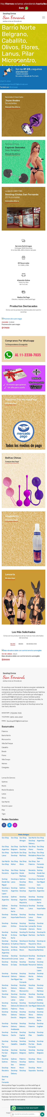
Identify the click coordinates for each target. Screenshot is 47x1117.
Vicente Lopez (7, 806)
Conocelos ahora (12, 201)
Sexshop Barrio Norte (40, 899)
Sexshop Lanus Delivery (32, 917)
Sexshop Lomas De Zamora (32, 926)
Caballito (5, 747)
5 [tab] (25, 61)
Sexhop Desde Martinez (23, 873)
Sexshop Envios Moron (40, 926)
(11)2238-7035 (16, 713)
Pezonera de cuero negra (11, 324)
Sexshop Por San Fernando (32, 1044)
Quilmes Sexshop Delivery (23, 882)
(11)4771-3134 (5, 81)
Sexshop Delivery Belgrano (23, 1015)
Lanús (4, 794)
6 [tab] (27, 61)
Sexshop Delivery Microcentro (24, 988)
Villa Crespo (6, 760)
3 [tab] (21, 61)
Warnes (4, 764)
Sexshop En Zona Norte (14, 935)
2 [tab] (19, 61)
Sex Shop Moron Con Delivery (41, 855)
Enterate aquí (10, 403)
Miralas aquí (10, 578)
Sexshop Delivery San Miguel (15, 976)
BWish (21, 644)
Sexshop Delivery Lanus (14, 997)
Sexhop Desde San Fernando (41, 873)
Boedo (4, 751)
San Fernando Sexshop (40, 864)
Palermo (5, 731)
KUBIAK (11, 322)
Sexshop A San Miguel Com (41, 882)
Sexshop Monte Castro (32, 976)
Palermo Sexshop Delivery (23, 1062)
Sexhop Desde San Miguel (6, 882)
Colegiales (5, 768)
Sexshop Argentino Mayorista (23, 899)
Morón (4, 786)
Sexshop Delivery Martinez (40, 988)
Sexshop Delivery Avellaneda (15, 1026)
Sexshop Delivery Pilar (40, 976)
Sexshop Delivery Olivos (14, 988)
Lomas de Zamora (8, 778)
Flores (4, 755)
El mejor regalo (11, 374)
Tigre (3, 814)
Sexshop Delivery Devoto (14, 1015)
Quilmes (5, 782)
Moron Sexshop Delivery (14, 1070)
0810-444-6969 (16, 717)
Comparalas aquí (12, 462)
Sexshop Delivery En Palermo (15, 1006)
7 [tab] (29, 61)
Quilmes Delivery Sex (14, 1062)
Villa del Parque (7, 743)
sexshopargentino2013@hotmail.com (14, 84)
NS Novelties (31, 644)
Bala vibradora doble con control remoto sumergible (21, 656)
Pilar (3, 810)
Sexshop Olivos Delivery (32, 1015)
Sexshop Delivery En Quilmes (41, 997)
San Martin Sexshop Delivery (33, 841)
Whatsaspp (13, 87)
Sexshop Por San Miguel (5, 1053)
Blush (12, 644)
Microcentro (6, 739)
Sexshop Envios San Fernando (23, 926)
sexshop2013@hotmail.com (17, 721)
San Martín (6, 802)
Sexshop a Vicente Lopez (5, 891)
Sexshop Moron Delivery (5, 1006)
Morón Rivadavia (8, 790)
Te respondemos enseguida (16, 344)
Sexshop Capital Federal (23, 1035)
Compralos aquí (11, 520)
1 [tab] (17, 62)
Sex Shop (5, 838)
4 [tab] (23, 61)
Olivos (4, 798)
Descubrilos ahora (12, 107)
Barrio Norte (6, 735)
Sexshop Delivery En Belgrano (41, 1006)
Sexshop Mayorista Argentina (5, 950)
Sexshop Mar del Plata (5, 935)
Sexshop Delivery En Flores (24, 1006)
